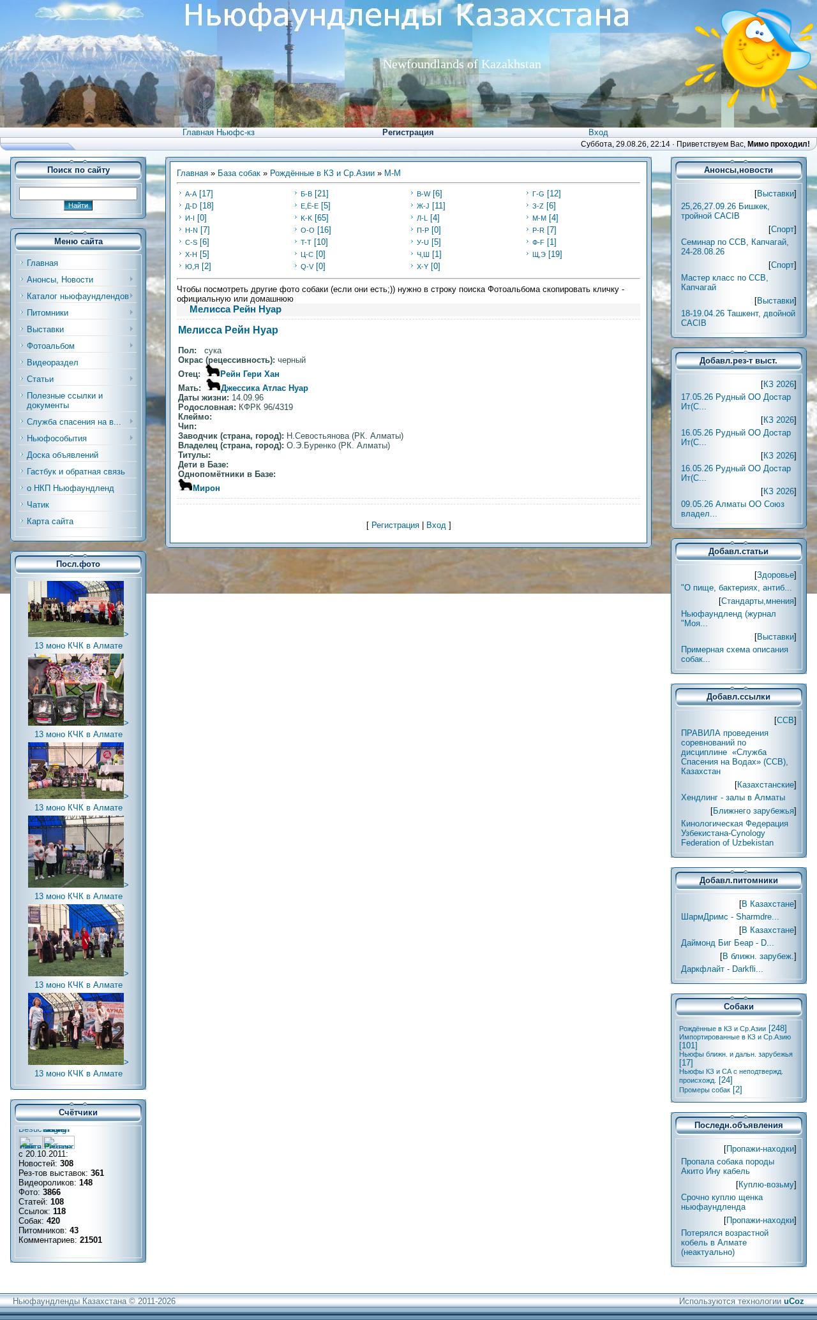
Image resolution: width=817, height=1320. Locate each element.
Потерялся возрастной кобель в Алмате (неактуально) (724, 1242)
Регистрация (408, 132)
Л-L (422, 218)
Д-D (191, 206)
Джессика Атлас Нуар (264, 388)
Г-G (538, 194)
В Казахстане (768, 904)
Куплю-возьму (766, 1184)
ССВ (785, 720)
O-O (308, 230)
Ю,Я (192, 266)
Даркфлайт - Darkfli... (722, 969)
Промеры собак (704, 1090)
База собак (239, 173)
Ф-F (538, 242)
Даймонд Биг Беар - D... (727, 943)
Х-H (191, 254)
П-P (423, 230)
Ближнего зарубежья (753, 811)
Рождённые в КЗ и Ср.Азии (322, 173)
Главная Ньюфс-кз (219, 132)
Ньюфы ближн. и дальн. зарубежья (736, 1054)
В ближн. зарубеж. (758, 956)
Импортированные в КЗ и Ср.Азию (735, 1037)
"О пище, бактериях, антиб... (736, 587)
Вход (598, 132)
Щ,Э (539, 254)
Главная (192, 173)
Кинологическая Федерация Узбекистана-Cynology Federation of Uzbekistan (734, 833)
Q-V (307, 266)
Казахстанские (765, 784)
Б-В (306, 194)
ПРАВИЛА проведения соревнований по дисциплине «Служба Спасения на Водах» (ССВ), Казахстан (734, 752)
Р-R (538, 230)
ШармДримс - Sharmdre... (730, 916)
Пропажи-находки (760, 1149)
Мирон (206, 488)
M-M (392, 173)
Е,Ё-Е (310, 206)
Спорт (782, 229)
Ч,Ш (423, 254)
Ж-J (423, 206)
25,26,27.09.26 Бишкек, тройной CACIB (725, 211)
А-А (191, 194)
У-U (423, 242)
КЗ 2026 (778, 384)
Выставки (775, 193)
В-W (423, 194)
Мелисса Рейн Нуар (228, 330)
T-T (306, 242)
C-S (191, 242)
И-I (190, 218)
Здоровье (775, 575)
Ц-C (307, 254)
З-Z (538, 206)
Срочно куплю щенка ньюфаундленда (722, 1202)
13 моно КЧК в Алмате (78, 645)
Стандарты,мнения (757, 601)
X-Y (422, 266)
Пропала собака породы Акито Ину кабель (727, 1166)
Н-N (191, 230)
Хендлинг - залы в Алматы (733, 797)
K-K (306, 218)
